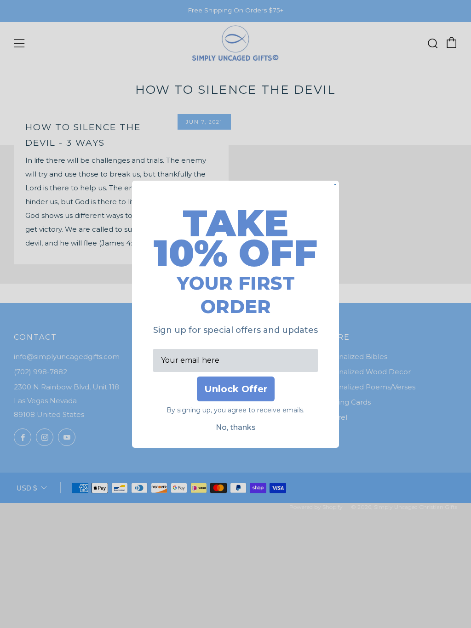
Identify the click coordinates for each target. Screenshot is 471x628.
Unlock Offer (235, 388)
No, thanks (236, 427)
